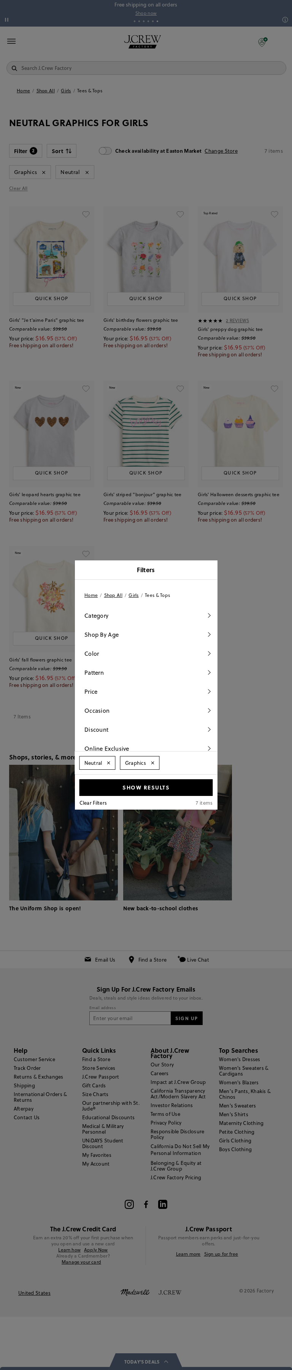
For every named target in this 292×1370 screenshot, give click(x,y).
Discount (96, 730)
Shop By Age (101, 635)
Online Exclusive (106, 749)
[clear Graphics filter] (152, 762)
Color (91, 654)
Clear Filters (93, 802)
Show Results (146, 787)
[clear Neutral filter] (108, 762)
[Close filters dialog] (209, 571)
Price (91, 692)
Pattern (94, 673)
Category (96, 616)
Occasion (97, 711)
